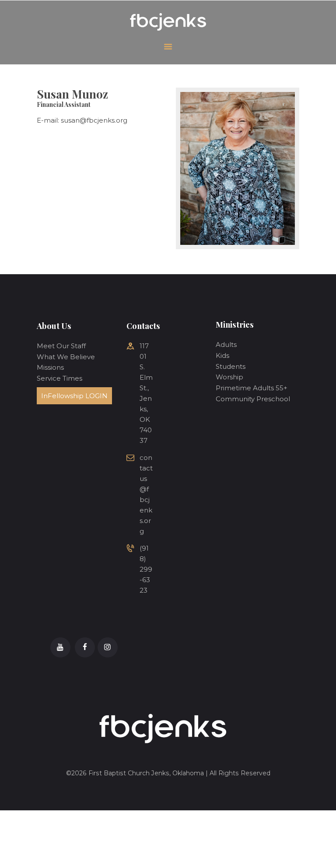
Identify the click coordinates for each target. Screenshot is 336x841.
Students (230, 366)
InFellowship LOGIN (74, 396)
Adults (226, 344)
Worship (229, 377)
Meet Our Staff (61, 346)
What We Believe (66, 357)
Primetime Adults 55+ (251, 388)
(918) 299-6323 (146, 569)
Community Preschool (253, 399)
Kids (222, 355)
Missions (50, 367)
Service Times (59, 378)
